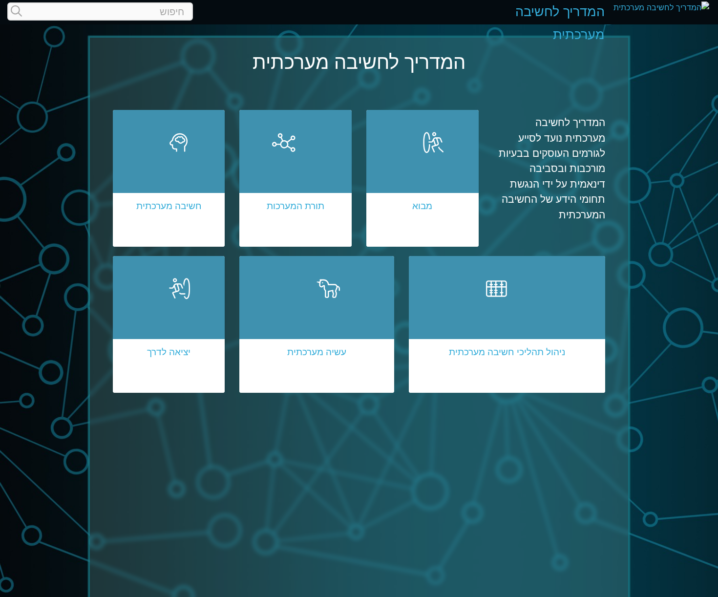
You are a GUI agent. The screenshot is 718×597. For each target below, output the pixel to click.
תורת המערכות (295, 206)
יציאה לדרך (168, 352)
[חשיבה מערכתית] (169, 163)
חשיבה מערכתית (169, 206)
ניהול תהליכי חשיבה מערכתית (507, 352)
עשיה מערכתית (316, 352)
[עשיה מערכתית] (316, 309)
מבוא (422, 206)
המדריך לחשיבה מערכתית (560, 23)
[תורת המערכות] (295, 163)
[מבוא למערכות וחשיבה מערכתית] (422, 163)
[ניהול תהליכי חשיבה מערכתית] (507, 309)
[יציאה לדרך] (169, 309)
